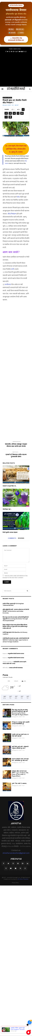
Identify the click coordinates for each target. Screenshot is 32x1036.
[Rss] (20, 868)
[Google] (23, 863)
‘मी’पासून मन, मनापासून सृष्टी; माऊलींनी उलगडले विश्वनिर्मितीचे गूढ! (20, 723)
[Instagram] (13, 863)
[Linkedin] (28, 863)
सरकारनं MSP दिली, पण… (9, 486)
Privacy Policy (15, 882)
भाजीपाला (8, 284)
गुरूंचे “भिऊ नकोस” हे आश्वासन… (19, 783)
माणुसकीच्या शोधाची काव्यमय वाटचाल (16, 653)
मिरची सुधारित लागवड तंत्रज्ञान (10, 532)
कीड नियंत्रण (12, 214)
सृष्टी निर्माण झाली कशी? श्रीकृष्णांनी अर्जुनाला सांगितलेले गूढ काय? (20, 747)
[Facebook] (4, 863)
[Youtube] (11, 868)
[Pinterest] (18, 863)
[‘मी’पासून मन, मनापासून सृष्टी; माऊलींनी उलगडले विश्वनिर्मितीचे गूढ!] (7, 725)
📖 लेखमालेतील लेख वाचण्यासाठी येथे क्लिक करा (16, 39)
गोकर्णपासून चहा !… (7, 509)
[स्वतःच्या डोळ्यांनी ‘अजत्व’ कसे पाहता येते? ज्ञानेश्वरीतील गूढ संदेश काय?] (7, 762)
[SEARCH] (27, 591)
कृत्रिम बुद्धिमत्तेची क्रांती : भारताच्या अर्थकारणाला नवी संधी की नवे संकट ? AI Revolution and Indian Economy (16, 611)
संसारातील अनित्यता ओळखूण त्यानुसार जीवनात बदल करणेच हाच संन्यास (16, 445)
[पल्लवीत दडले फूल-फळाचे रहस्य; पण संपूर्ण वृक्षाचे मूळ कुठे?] (7, 738)
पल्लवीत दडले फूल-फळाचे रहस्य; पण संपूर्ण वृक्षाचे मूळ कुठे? (20, 735)
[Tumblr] (6, 868)
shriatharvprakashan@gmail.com (16, 853)
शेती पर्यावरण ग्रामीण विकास (7, 97)
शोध (18, 197)
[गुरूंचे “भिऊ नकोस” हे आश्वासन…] (7, 787)
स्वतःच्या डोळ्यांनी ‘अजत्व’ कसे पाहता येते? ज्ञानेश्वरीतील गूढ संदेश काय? (20, 759)
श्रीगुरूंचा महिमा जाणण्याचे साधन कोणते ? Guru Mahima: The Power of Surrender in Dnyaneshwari (20, 773)
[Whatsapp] (25, 868)
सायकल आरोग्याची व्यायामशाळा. (16, 667)
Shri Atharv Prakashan (23, 879)
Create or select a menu (15, 49)
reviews (21, 538)
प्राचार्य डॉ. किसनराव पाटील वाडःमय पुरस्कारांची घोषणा (16, 455)
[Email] (16, 868)
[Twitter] (8, 863)
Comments (12, 538)
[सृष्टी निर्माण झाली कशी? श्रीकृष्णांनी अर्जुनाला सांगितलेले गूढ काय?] (7, 750)
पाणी (12, 269)
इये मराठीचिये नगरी (16, 89)
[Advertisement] (16, 69)
